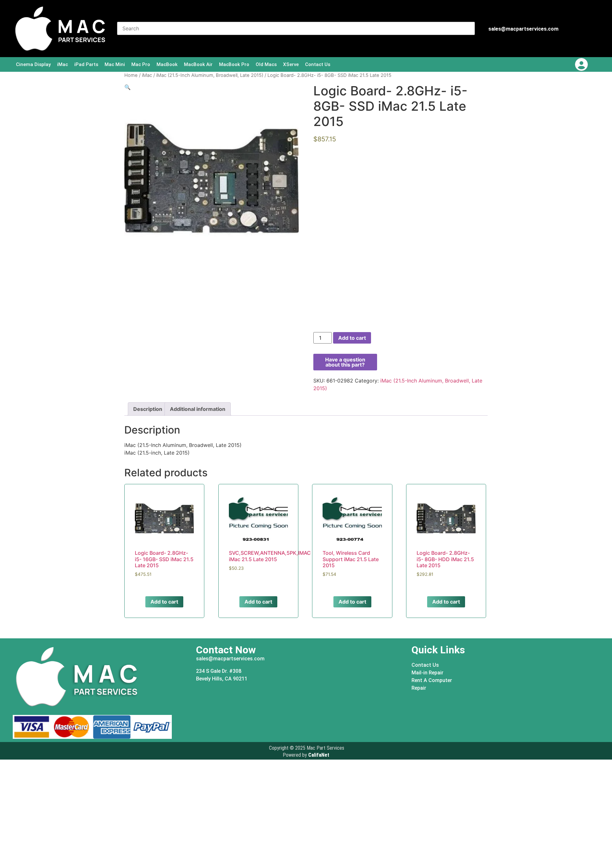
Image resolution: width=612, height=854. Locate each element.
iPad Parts (86, 64)
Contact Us (317, 64)
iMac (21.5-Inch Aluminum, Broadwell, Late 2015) (209, 75)
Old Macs (266, 64)
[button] (127, 87)
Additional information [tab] (197, 409)
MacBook (167, 64)
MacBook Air (198, 64)
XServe (291, 64)
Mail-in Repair (427, 673)
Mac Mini (115, 64)
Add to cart (352, 338)
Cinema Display (33, 64)
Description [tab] (147, 409)
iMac (62, 64)
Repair (419, 688)
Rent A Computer (432, 680)
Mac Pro (140, 64)
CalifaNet (318, 755)
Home (131, 75)
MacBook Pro (234, 64)
